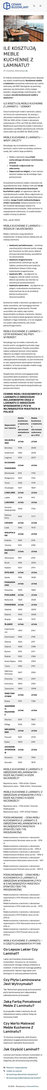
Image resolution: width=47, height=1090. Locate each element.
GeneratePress (33, 1086)
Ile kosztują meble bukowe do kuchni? (24, 1078)
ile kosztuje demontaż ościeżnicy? (22, 1074)
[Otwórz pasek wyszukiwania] (34, 6)
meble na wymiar (14, 1071)
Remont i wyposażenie (17, 1067)
